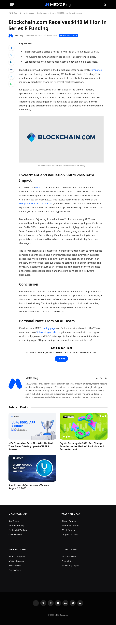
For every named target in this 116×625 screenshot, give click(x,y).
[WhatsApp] (11, 84)
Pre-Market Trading (17, 530)
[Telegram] (11, 77)
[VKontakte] (11, 69)
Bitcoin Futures (69, 521)
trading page (48, 328)
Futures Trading (16, 525)
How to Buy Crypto (70, 565)
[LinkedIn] (11, 62)
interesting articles (47, 332)
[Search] (104, 4)
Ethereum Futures (70, 525)
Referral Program (16, 556)
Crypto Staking (15, 534)
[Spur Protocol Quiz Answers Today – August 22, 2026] (32, 468)
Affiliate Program (16, 561)
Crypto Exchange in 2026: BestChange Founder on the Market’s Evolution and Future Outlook (82, 446)
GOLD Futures (68, 530)
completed (96, 69)
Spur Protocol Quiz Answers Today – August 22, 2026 (28, 487)
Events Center (15, 570)
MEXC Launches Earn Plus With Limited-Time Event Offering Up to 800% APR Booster (30, 446)
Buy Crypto (13, 521)
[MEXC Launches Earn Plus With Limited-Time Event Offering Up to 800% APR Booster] (32, 426)
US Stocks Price (69, 556)
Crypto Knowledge (27, 13)
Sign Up (61, 358)
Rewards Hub (14, 565)
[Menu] (12, 4)
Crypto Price (67, 561)
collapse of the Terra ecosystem (36, 203)
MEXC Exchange (61, 615)
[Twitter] (11, 55)
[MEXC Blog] (58, 4)
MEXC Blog (12, 13)
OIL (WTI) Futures (70, 534)
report (38, 187)
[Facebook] (11, 48)
